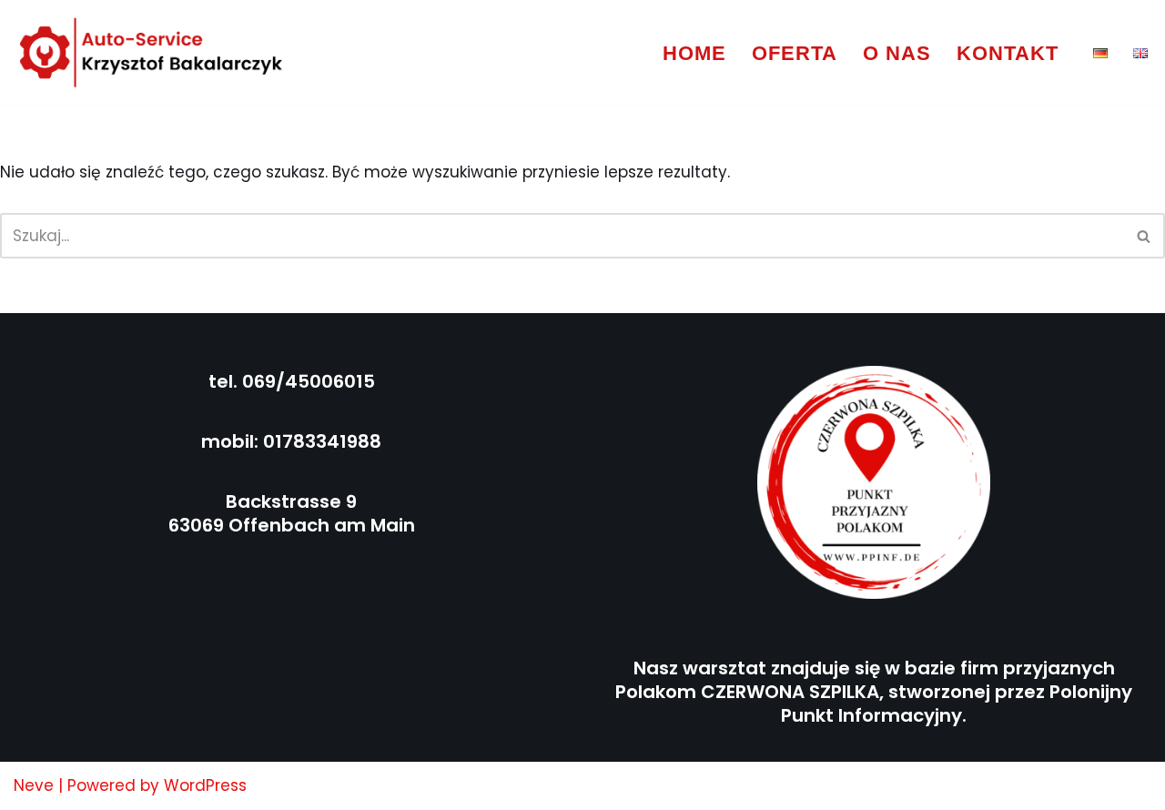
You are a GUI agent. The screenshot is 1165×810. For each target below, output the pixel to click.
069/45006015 (308, 381)
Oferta (794, 53)
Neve (34, 785)
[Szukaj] (1144, 235)
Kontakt (1008, 53)
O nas (897, 53)
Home (694, 53)
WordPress (205, 785)
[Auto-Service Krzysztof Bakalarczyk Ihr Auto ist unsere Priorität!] (152, 52)
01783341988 (322, 441)
